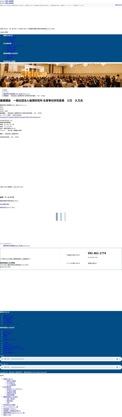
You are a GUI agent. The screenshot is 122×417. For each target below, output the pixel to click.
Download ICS (4, 117)
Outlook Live (36, 117)
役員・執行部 (11, 55)
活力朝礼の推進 (11, 47)
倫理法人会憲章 (11, 37)
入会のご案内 (4, 32)
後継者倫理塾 (11, 51)
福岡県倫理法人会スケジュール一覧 (13, 348)
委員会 (5, 335)
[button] (105, 263)
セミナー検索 (4, 1)
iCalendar (22, 117)
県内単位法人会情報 (9, 405)
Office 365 (29, 117)
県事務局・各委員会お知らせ (12, 347)
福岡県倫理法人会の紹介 (10, 397)
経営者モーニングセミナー (15, 45)
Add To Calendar (17, 115)
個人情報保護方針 (8, 352)
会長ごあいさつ (8, 331)
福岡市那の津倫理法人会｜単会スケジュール (16, 246)
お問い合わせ (118, 5)
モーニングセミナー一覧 (10, 324)
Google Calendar (14, 117)
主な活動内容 (7, 387)
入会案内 (6, 343)
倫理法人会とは (8, 316)
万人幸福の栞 (11, 39)
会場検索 (11, 1)
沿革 (8, 59)
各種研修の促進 (11, 49)
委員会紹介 (10, 57)
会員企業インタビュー (10, 339)
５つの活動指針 (11, 41)
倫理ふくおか (7, 345)
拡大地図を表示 (4, 204)
